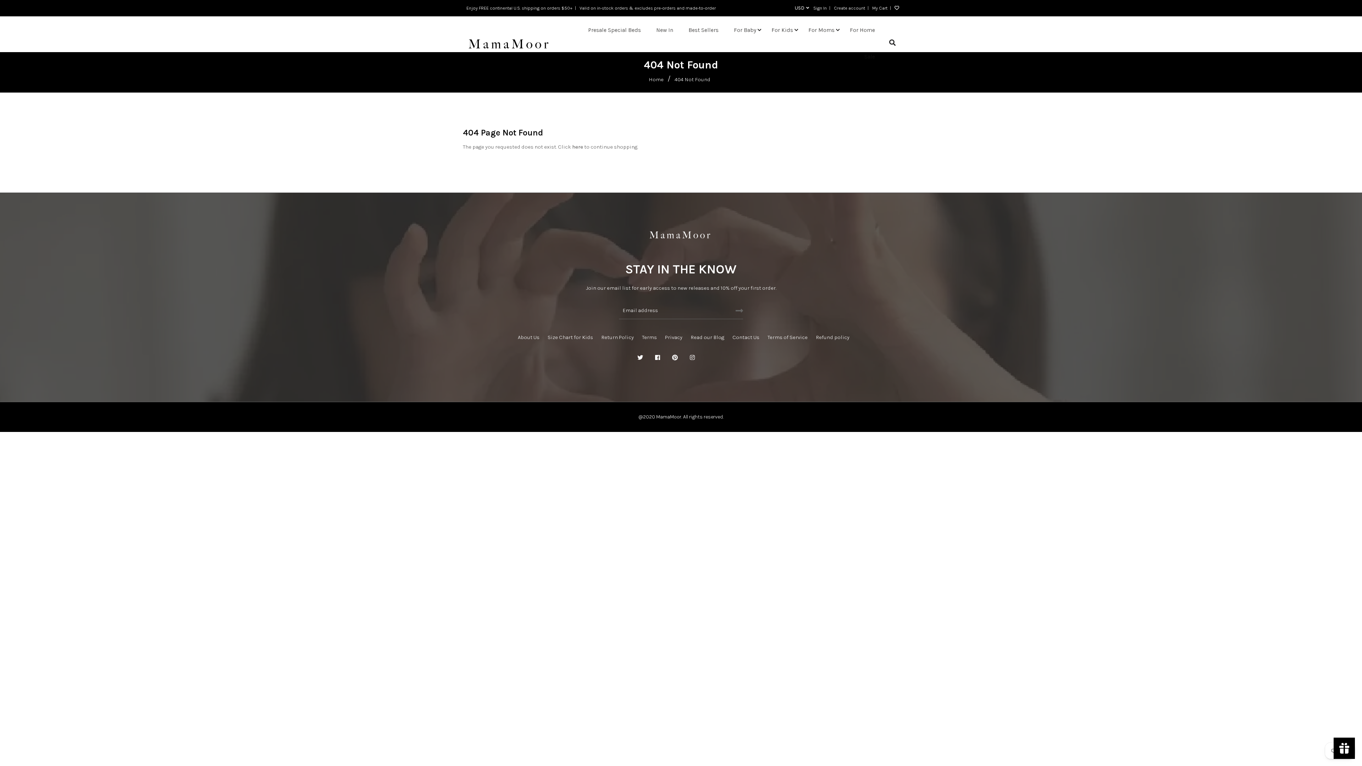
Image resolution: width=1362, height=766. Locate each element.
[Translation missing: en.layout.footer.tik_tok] (727, 358)
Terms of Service (788, 337)
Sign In (820, 8)
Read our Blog (707, 337)
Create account (849, 8)
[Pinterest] (675, 358)
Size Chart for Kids (570, 337)
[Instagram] (692, 358)
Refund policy (832, 337)
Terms (649, 337)
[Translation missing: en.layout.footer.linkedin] (709, 358)
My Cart (879, 8)
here (577, 147)
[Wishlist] (895, 8)
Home (656, 79)
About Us (528, 337)
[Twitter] (640, 358)
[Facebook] (657, 358)
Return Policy (617, 337)
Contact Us (745, 337)
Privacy (673, 337)
